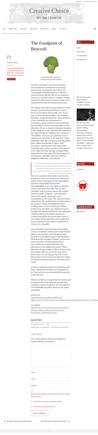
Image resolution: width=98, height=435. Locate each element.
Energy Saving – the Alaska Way (40, 327)
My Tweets (81, 212)
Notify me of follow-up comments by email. (47, 401)
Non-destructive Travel (37, 324)
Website (34, 385)
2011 (12, 33)
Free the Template (87, 1)
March (16, 33)
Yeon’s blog (23, 29)
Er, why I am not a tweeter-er (19, 421)
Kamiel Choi (12, 62)
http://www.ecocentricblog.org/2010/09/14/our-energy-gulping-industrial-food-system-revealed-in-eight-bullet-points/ (50, 310)
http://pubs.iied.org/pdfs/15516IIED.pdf (46, 298)
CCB (49, 431)
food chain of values (13, 73)
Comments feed (82, 55)
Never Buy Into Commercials (59, 327)
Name (33, 372)
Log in (79, 48)
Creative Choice (49, 10)
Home (9, 33)
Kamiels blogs (13, 29)
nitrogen (13, 75)
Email (33, 379)
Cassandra (10, 70)
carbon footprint (18, 68)
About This (79, 1)
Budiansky (49, 136)
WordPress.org (82, 59)
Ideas (48, 324)
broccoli (9, 68)
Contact (95, 1)
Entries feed (81, 51)
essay (21, 70)
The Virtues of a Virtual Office (53, 421)
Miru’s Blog (33, 29)
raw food (20, 75)
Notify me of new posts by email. (44, 406)
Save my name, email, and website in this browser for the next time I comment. (51, 395)
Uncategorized (11, 79)
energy (17, 70)
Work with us (44, 29)
